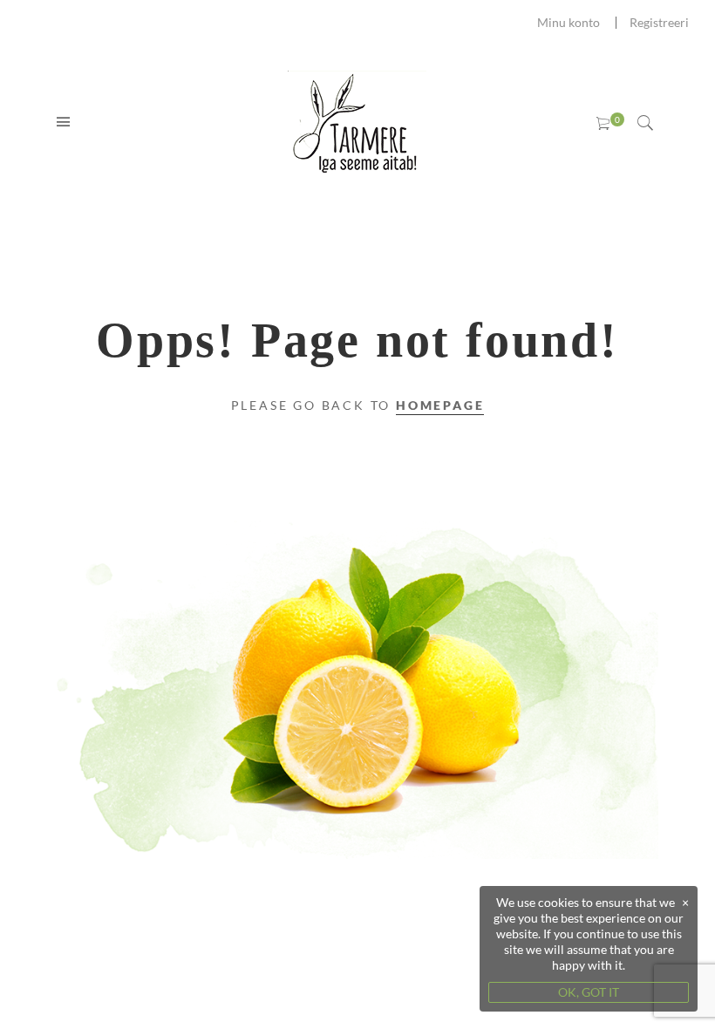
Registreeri (659, 22)
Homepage (440, 405)
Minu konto (568, 22)
